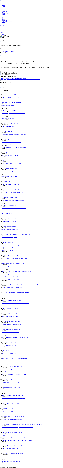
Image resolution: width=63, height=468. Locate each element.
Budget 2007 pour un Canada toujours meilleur (9, 168)
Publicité (3, 14)
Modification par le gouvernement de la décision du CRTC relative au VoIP (13, 113)
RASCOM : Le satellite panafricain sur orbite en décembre (11, 255)
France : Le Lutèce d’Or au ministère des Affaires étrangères (11, 218)
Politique (3, 5)
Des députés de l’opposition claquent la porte (9, 295)
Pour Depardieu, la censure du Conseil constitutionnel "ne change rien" (13, 416)
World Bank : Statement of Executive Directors (9, 197)
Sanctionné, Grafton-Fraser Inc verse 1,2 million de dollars (11, 94)
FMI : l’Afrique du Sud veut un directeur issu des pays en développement (13, 398)
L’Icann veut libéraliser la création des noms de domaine (10, 308)
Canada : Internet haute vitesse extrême (8, 242)
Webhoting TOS (4, 20)
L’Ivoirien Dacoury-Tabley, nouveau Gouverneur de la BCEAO (12, 279)
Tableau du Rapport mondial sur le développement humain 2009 (12, 366)
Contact (1, 30)
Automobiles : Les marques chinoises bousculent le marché (11, 321)
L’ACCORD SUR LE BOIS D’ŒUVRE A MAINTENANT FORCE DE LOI (14, 134)
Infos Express (4, 10)
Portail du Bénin (4, 55)
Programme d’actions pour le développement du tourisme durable (12, 107)
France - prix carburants (3, 39)
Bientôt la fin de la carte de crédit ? (7, 408)
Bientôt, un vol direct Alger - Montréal (8, 152)
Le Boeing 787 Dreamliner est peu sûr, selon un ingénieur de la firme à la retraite (14, 258)
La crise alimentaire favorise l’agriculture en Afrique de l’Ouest (12, 334)
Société (3, 7)
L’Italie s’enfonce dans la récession (7, 411)
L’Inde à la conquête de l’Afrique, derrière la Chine (10, 369)
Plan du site (2, 25)
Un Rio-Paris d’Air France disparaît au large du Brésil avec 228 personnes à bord (14, 350)
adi (1, 60)
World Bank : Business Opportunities (8, 181)
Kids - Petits (4, 17)
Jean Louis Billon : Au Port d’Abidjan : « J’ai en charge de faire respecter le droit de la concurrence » (17, 427)
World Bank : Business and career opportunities (9, 237)
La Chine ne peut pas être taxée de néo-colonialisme (10, 155)
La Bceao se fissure (5, 202)
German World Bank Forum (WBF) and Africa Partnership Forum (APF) (13, 200)
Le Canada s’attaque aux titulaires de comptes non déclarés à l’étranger (13, 379)
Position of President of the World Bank (8, 213)
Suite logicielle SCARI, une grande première (9, 118)
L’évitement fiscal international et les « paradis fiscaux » (10, 184)
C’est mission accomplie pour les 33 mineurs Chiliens (10, 382)
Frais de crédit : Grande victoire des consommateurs (10, 353)
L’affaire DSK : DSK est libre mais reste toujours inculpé (11, 403)
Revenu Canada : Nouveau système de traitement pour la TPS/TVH (12, 192)
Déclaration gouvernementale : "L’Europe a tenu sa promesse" (11, 324)
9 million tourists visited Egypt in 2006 (8, 456)
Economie (6, 3)
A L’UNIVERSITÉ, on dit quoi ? (7, 21)
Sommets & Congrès (5, 11)
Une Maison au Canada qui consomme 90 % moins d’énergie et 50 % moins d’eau (15, 179)
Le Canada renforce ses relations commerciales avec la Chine (11, 142)
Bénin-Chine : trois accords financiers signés (7, 51)
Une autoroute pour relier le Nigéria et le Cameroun (10, 150)
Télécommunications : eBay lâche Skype (8, 363)
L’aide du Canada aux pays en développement (9, 110)
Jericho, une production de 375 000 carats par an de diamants (11, 102)
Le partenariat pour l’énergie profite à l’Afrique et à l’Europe (11, 163)
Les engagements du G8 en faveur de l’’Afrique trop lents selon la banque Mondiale (15, 210)
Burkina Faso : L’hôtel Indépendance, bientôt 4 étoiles (10, 144)
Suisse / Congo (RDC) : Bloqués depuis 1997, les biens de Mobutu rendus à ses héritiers (15, 358)
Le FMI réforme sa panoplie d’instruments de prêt (9, 340)
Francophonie (4, 19)
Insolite (3, 16)
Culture (3, 8)
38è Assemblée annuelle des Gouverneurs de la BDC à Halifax (12, 461)
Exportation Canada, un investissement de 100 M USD (10, 123)
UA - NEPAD (4, 9)
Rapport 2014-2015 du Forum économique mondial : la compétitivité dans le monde (15, 445)
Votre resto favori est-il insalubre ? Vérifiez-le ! (9, 421)
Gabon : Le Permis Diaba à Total (7, 139)
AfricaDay (3, 22)
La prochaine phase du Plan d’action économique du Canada (11, 387)
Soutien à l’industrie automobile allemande (8, 247)
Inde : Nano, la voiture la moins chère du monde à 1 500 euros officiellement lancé (15, 337)
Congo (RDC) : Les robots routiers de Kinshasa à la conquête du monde (13, 435)
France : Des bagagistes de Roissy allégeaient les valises (10, 316)
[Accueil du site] (17, 3)
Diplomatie (3, 12)
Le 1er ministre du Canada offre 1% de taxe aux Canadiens (11, 276)
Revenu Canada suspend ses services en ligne (9, 345)
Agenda (1, 27)
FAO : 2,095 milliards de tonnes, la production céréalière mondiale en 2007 (13, 189)
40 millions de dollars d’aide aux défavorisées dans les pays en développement (14, 464)
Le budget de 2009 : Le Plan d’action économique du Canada (11, 329)
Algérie (3, 239)
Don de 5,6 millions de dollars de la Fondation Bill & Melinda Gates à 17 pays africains (15, 303)
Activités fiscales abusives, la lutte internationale (9, 205)
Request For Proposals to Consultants (8, 105)
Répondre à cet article (3, 85)
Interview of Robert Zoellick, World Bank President (10, 229)
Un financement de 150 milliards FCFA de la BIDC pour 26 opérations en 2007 (14, 297)
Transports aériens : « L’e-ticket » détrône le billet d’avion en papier (12, 300)
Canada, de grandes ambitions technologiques (9, 126)
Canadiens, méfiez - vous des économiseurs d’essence (10, 97)
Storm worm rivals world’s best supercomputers (9, 250)
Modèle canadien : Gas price (6, 48)
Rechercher (2, 35)
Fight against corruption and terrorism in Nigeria (9, 176)
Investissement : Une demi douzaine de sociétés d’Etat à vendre (12, 231)
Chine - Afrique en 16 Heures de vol (7, 136)
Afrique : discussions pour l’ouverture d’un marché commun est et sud (13, 400)
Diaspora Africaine (5, 13)
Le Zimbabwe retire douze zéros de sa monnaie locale (10, 332)
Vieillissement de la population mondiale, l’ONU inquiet (10, 221)
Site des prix (3, 47)
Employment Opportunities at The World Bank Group (10, 245)
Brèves (1, 38)
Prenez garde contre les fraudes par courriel (8, 268)
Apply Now (3, 80)
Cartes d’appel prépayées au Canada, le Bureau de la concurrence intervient (13, 274)
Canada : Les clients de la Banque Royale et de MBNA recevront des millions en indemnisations (17, 440)
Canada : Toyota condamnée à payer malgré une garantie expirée (12, 432)
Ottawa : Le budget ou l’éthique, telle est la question (10, 390)
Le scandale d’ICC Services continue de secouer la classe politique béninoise (14, 374)
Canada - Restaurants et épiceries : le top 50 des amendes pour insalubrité (13, 437)
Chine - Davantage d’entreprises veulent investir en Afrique (11, 313)
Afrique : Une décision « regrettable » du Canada (9, 371)
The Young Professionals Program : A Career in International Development (13, 78)
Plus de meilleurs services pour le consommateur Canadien (11, 115)
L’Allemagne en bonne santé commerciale (8, 160)
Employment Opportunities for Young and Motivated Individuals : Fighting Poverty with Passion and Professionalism (20, 79)
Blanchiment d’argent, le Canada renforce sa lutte (9, 226)
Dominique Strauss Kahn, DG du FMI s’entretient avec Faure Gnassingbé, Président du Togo (16, 271)
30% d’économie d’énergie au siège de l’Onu (9, 458)
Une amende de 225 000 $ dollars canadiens (9, 131)
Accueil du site (2, 3)
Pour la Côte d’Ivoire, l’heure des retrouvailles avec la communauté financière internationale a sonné (17, 342)
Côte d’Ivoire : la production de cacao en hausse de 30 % (11, 429)
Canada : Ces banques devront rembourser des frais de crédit (11, 448)
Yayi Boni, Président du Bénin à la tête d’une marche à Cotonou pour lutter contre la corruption (17, 234)
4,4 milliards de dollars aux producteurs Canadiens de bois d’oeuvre (12, 453)
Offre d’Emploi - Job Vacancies (7, 18)
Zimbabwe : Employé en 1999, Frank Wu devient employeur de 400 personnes (14, 147)
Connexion (1, 32)
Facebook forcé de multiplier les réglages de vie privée (10, 361)
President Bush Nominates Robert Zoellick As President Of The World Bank (14, 208)
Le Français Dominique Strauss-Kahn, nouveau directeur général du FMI (13, 266)
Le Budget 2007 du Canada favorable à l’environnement (10, 173)
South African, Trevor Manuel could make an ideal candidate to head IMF (13, 395)
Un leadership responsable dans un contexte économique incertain (12, 287)
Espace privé (2, 34)
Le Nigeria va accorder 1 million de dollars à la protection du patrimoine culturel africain (15, 292)
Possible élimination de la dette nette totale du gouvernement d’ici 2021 (13, 263)
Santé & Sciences (4, 15)
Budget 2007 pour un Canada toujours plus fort (9, 171)
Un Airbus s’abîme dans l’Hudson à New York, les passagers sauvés (12, 326)
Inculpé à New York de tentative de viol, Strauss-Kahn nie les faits (12, 392)
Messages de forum (3, 29)
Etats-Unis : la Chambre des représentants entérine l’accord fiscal (12, 419)
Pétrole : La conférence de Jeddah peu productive (9, 305)
